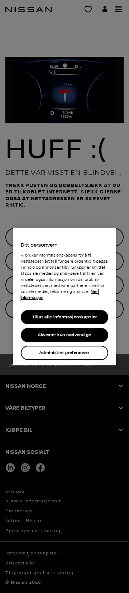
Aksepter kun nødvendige (64, 335)
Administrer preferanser (64, 352)
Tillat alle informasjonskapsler (64, 317)
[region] (64, 296)
